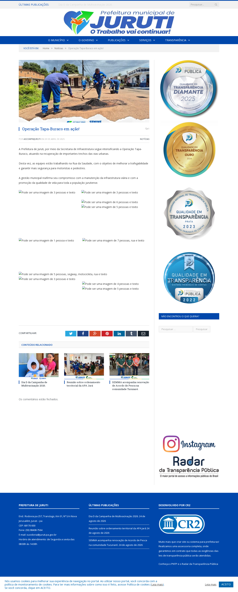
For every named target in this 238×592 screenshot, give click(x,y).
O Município (56, 40)
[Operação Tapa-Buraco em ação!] (84, 91)
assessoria (184, 546)
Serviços (145, 40)
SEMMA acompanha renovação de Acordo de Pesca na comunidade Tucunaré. (130, 386)
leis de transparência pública (175, 555)
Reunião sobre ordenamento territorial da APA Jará (89, 4)
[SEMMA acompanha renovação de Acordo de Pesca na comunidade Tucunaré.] (129, 366)
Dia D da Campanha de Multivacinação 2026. (34, 384)
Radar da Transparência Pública (200, 564)
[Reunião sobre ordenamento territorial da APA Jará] (84, 366)
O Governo (86, 40)
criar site (181, 541)
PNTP (174, 564)
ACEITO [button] (226, 584)
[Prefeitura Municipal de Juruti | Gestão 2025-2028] (119, 21)
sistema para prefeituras (204, 541)
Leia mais (157, 584)
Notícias (144, 139)
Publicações (117, 40)
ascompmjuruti (32, 139)
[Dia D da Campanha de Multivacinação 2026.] (39, 366)
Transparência (175, 40)
